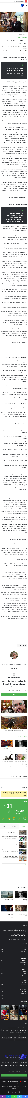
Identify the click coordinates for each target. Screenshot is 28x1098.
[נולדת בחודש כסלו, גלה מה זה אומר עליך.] (21, 757)
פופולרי (23, 826)
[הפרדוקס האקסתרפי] (7, 894)
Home (24, 1086)
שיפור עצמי (23, 991)
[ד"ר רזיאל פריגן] (18, 5)
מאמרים (24, 980)
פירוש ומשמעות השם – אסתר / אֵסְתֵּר (16, 1)
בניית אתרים (16, 1086)
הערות (4, 826)
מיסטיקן (11, 1030)
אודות (25, 947)
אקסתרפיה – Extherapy (8, 748)
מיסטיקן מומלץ (5, 1030)
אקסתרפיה (21, 34)
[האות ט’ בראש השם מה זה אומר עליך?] (22, 858)
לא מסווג (24, 978)
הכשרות (24, 971)
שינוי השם (4, 1037)
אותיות (24, 949)
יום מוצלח (24, 975)
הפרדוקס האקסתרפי (9, 899)
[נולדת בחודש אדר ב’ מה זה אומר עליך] (22, 838)
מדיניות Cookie (5, 1086)
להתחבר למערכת (22, 776)
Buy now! (14, 1088)
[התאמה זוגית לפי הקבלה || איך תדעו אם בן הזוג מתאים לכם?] (22, 832)
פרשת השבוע (23, 987)
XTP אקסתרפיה (21, 964)
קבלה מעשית (23, 989)
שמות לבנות (23, 995)
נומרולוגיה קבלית (19, 1032)
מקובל (25, 1032)
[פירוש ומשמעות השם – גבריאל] (5, 1012)
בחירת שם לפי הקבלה (12, 1027)
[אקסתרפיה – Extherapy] (7, 743)
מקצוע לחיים (22, 969)
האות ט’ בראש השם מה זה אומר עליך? (10, 856)
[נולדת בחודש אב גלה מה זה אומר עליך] (7, 757)
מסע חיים (24, 982)
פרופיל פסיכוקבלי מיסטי (22, 1037)
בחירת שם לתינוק (22, 960)
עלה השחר (12, 1032)
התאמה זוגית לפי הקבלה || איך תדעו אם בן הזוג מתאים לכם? (10, 832)
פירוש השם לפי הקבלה (22, 1035)
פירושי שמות (23, 984)
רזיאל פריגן (23, 50)
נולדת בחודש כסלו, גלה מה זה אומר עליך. (21, 762)
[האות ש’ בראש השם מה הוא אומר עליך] (22, 851)
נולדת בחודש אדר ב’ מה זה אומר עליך (10, 837)
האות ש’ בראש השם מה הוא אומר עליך (10, 850)
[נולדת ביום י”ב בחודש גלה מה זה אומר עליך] (22, 845)
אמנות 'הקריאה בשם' (22, 1027)
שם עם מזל (23, 993)
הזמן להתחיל (23, 962)
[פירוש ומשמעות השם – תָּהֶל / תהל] (14, 1017)
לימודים (23, 967)
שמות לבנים (23, 998)
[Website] (16, 668)
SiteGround (19, 1083)
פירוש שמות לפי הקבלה (12, 1035)
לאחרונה (14, 826)
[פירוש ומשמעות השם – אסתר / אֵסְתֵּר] (7, 908)
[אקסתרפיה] (21, 743)
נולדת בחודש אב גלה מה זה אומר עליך (8, 762)
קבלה (15, 1037)
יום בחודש (23, 951)
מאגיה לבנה (22, 645)
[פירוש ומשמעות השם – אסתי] (21, 908)
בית (25, 34)
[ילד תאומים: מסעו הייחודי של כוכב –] (23, 1017)
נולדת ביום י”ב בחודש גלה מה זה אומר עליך (10, 844)
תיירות (23, 956)
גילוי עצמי (16, 1030)
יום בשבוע (23, 953)
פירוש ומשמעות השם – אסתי (21, 913)
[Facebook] (14, 668)
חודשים (19, 37)
